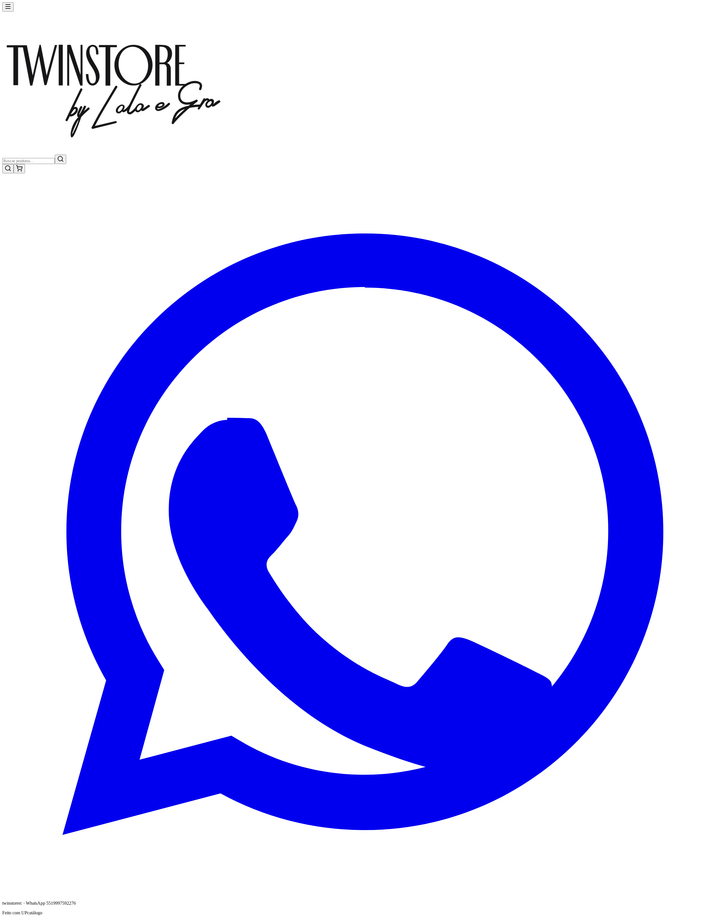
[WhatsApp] (363, 893)
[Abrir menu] (8, 7)
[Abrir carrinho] (19, 168)
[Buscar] (60, 159)
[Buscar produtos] (8, 168)
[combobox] (28, 161)
